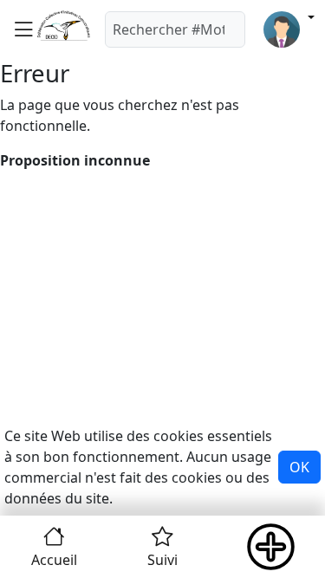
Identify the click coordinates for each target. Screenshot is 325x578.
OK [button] (299, 467)
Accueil (54, 559)
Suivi (162, 559)
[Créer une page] (270, 547)
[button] (23, 29)
